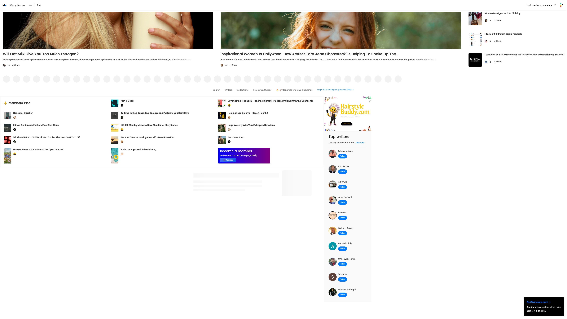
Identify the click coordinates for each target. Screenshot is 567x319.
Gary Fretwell (345, 197)
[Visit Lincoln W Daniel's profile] (229, 105)
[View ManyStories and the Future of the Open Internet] (7, 155)
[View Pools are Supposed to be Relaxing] (114, 155)
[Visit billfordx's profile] (14, 117)
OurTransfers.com (538, 302)
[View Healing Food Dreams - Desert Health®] (222, 115)
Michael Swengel (347, 289)
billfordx (342, 212)
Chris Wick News (346, 259)
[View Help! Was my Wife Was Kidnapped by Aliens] (222, 127)
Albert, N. (342, 182)
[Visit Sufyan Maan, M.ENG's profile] (486, 62)
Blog (39, 5)
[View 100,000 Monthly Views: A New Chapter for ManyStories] (114, 127)
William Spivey (345, 228)
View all (360, 142)
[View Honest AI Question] (7, 115)
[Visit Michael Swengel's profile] (122, 117)
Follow (342, 156)
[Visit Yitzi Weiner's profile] (222, 65)
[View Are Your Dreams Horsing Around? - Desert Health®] (114, 140)
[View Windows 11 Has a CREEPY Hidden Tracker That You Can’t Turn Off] (7, 140)
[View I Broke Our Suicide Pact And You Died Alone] (7, 127)
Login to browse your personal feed (334, 89)
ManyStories (17, 5)
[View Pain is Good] (114, 103)
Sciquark (342, 274)
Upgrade (229, 160)
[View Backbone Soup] (222, 140)
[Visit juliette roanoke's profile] (122, 105)
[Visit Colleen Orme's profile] (486, 21)
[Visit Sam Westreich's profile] (4, 65)
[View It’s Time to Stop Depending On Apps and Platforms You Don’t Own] (114, 115)
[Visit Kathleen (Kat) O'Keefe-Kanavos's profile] (229, 117)
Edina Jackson (345, 151)
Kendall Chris (345, 243)
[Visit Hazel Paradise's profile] (486, 41)
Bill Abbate (343, 166)
